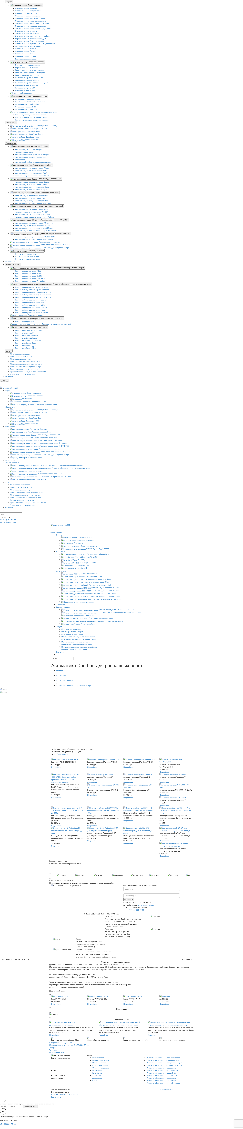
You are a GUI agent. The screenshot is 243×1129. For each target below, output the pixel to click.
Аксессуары (10, 261)
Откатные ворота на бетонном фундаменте (33, 28)
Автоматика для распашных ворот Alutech (32, 209)
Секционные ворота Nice (25, 106)
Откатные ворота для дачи (26, 31)
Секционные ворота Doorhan (27, 104)
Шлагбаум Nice (31, 139)
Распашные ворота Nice (25, 90)
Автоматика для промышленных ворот (31, 157)
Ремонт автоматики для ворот (50, 318)
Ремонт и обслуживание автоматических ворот (71, 284)
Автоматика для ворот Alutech (50, 206)
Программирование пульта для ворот (25, 369)
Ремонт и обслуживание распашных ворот (66, 267)
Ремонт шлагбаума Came (25, 343)
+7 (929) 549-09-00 (8, 522)
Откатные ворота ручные (25, 48)
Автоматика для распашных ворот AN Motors (34, 223)
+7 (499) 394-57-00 (8, 383)
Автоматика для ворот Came (49, 178)
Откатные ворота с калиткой (27, 33)
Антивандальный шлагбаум (46, 125)
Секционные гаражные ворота (27, 99)
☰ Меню (4, 380)
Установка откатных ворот (26, 58)
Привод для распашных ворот (27, 256)
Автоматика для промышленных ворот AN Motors (35, 230)
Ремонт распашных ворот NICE (28, 271)
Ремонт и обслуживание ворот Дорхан (31, 299)
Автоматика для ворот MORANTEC (55, 233)
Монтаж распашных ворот (21, 356)
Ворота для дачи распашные (27, 75)
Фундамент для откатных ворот (23, 374)
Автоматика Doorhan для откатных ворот (32, 154)
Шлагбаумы (11, 122)
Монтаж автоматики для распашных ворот (27, 364)
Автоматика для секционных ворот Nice (31, 200)
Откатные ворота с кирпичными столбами (32, 36)
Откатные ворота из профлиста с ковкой (32, 23)
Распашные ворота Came (25, 87)
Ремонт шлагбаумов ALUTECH (28, 340)
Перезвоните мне (56, 1052)
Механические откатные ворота (28, 46)
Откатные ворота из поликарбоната (30, 18)
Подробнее (56, 767)
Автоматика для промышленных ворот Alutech (34, 217)
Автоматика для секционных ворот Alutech (32, 214)
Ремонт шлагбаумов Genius (26, 335)
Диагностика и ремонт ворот (61, 1024)
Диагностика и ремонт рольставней (56, 324)
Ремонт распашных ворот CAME (28, 276)
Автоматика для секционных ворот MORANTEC (35, 236)
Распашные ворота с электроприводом (31, 82)
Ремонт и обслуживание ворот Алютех (31, 307)
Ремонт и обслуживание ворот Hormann (31, 312)
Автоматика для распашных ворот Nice (31, 195)
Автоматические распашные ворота (30, 72)
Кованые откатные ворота (26, 13)
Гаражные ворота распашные (27, 65)
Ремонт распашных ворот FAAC (28, 273)
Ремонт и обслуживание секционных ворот (33, 292)
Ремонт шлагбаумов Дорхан (26, 345)
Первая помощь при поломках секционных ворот (168, 1024)
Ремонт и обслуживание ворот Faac (30, 310)
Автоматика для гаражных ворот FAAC (31, 173)
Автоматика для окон (24, 152)
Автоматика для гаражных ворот (28, 149)
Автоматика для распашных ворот (54, 244)
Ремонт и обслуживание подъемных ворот (32, 294)
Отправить (128, 899)
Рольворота (27, 93)
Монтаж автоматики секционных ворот (26, 366)
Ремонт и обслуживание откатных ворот (31, 287)
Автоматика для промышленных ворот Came (34, 189)
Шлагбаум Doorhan (36, 134)
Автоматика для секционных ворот (55, 247)
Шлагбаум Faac (32, 137)
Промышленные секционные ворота (30, 101)
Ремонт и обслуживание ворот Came (30, 305)
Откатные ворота (34, 5)
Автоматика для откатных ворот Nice (30, 198)
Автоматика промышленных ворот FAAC (32, 175)
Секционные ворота (38, 96)
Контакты (9, 376)
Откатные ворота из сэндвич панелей (30, 20)
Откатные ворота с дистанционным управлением (35, 43)
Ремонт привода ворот (24, 321)
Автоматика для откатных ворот (51, 241)
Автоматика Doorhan (39, 146)
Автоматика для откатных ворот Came (31, 184)
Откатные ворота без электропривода (31, 41)
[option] (67, 875)
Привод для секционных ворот (27, 259)
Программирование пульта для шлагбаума (28, 371)
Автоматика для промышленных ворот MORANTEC (36, 239)
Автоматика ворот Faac (42, 165)
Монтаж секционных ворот (21, 359)
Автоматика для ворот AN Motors (54, 219)
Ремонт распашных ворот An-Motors (30, 281)
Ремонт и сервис (13, 264)
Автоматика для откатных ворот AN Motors (32, 225)
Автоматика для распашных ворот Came (32, 182)
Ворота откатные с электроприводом (30, 38)
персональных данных (146, 905)
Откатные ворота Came (25, 51)
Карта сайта (56, 1097)
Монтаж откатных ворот (20, 353)
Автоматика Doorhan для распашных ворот (33, 162)
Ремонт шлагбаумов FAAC (26, 338)
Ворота (9, 1)
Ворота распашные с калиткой (27, 67)
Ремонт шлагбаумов (38, 327)
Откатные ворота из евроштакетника (30, 26)
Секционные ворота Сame (26, 109)
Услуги (9, 351)
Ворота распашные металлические (29, 70)
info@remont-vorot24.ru (169, 529)
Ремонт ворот (98, 1057)
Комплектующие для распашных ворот (31, 117)
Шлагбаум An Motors (38, 128)
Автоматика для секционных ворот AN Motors (34, 228)
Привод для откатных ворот (26, 254)
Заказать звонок (56, 532)
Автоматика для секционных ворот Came (32, 187)
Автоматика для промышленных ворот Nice (33, 203)
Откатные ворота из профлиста (28, 10)
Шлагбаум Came (33, 131)
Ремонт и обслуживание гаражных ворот (32, 289)
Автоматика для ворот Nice (47, 192)
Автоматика (11, 143)
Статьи (95, 1080)
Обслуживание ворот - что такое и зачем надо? (118, 1024)
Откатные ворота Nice (24, 53)
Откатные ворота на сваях (26, 8)
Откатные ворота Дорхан (25, 56)
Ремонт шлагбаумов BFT (25, 332)
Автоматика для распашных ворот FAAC (32, 168)
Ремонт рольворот (35, 315)
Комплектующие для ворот (46, 111)
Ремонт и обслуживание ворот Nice (29, 302)
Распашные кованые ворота (27, 80)
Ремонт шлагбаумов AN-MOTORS (29, 330)
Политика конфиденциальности (64, 1094)
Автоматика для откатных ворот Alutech (31, 211)
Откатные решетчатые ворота (27, 15)
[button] (50, 878)
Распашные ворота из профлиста (29, 77)
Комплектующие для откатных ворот (30, 114)
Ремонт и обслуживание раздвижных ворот (33, 297)
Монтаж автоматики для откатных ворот (26, 361)
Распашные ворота (35, 61)
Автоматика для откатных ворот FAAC (31, 170)
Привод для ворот (36, 250)
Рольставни (20, 159)
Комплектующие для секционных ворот (31, 119)
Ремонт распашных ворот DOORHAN (30, 278)
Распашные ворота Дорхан (26, 85)
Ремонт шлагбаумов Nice (25, 348)
